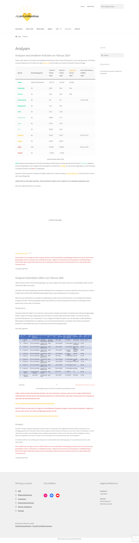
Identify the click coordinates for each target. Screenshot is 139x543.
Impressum (22, 499)
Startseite (18, 29)
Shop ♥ (77, 29)
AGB (19, 491)
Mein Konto (90, 6)
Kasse (83, 6)
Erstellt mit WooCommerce (42, 526)
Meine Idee (40, 29)
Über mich (29, 29)
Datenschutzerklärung (26, 503)
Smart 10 (46, 63)
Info (57, 29)
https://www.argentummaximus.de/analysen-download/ (35, 403)
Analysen (68, 29)
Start (19, 36)
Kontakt (21, 511)
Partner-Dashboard (25, 507)
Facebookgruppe (72, 173)
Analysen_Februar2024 (21, 253)
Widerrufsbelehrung (25, 495)
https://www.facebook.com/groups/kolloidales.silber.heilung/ (37, 416)
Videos (50, 29)
